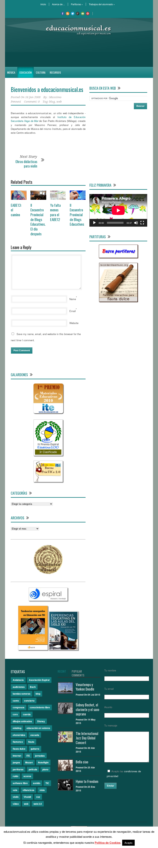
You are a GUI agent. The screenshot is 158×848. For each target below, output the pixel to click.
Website (73, 323)
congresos (18, 707)
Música (11, 72)
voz (38, 797)
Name (72, 299)
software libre (20, 783)
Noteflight (43, 762)
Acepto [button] (128, 843)
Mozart (29, 762)
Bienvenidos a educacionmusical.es (47, 89)
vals (15, 790)
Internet (17, 755)
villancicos (28, 790)
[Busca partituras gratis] (118, 257)
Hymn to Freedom (87, 781)
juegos (16, 762)
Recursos (55, 72)
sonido (36, 783)
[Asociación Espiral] (48, 600)
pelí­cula (33, 769)
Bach (33, 687)
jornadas (40, 755)
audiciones (19, 687)
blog (52, 101)
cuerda (27, 714)
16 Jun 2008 (32, 97)
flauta (31, 741)
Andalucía (18, 680)
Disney (41, 721)
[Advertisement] (79, 51)
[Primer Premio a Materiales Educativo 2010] (48, 413)
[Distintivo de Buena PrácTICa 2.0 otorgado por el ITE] (48, 481)
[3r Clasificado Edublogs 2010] (48, 455)
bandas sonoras (21, 693)
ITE (28, 755)
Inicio (43, 4)
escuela (34, 735)
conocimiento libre (40, 707)
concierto (29, 700)
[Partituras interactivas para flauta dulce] (118, 301)
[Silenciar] (136, 223)
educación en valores (38, 728)
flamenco (18, 741)
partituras (18, 769)
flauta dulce (19, 748)
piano (45, 769)
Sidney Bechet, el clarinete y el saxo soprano (87, 709)
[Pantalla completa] (142, 223)
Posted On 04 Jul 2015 (88, 694)
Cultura (40, 72)
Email (72, 311)
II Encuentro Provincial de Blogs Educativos (77, 214)
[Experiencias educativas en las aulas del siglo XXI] (63, 649)
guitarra (35, 748)
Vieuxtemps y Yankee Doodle (85, 686)
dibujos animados (22, 721)
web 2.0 (38, 803)
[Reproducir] (94, 223)
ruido (15, 776)
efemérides (19, 735)
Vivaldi (27, 797)
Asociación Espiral (39, 680)
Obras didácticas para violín (26, 163)
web (59, 101)
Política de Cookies (107, 842)
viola (42, 790)
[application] (118, 210)
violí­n (15, 797)
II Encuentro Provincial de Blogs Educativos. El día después (38, 219)
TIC (47, 783)
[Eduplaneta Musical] (48, 573)
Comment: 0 (32, 101)
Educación (25, 72)
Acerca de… (58, 4)
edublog (17, 728)
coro (15, 714)
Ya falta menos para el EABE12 (55, 212)
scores (27, 776)
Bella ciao (82, 761)
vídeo (16, 803)
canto (16, 700)
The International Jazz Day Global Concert (87, 738)
